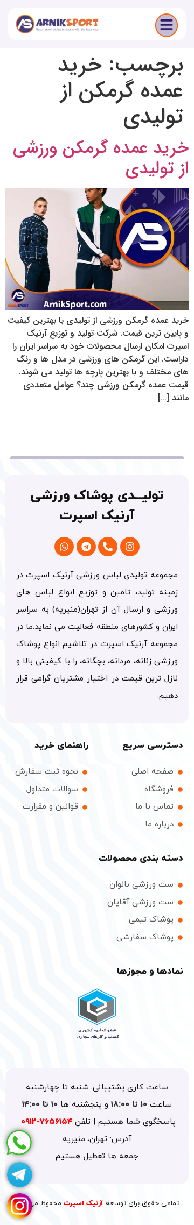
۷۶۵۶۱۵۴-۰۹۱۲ (48, 1122)
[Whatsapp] (64, 546)
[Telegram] (86, 546)
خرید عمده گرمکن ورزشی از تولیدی (101, 158)
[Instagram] (130, 546)
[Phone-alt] (107, 546)
